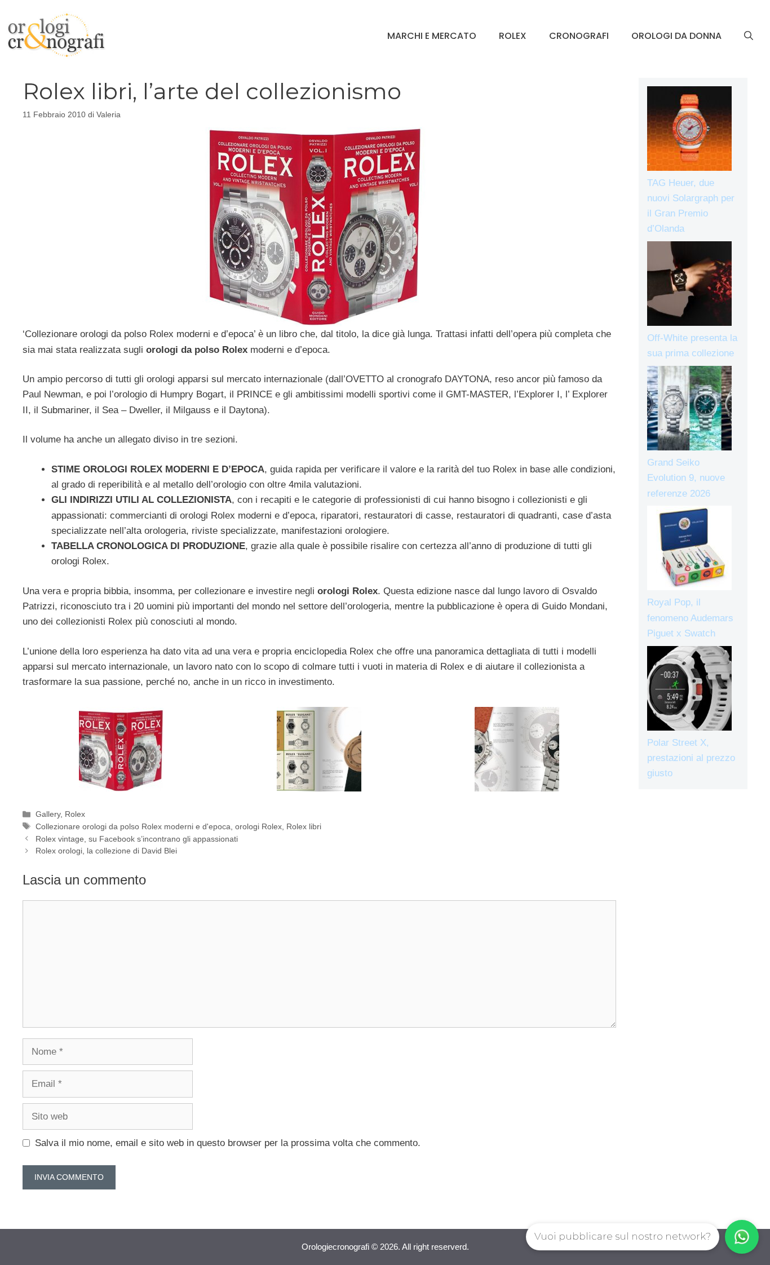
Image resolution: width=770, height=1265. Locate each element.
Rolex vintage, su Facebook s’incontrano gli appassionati (137, 838)
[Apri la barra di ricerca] (748, 36)
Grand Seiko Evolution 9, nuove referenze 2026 (686, 477)
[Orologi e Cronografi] (56, 35)
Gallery (48, 814)
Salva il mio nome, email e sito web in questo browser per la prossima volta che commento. (228, 1143)
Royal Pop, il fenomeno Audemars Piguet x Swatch (690, 617)
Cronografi (579, 35)
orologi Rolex (258, 826)
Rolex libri (303, 826)
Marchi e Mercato (431, 35)
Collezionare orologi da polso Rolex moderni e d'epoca (133, 826)
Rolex (512, 35)
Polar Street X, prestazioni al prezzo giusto (691, 758)
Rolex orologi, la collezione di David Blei (106, 850)
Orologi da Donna (676, 35)
